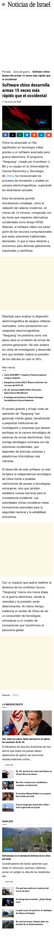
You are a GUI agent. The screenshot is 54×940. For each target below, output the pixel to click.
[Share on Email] (48, 135)
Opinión (8, 849)
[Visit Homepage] (29, 4)
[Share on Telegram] (27, 135)
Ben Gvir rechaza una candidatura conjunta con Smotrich (32, 784)
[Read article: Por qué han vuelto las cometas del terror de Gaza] (8, 891)
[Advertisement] (27, 38)
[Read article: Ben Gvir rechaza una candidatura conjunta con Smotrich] (8, 785)
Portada (6, 71)
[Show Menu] (3, 4)
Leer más (10, 765)
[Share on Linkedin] (41, 135)
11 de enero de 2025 (11, 101)
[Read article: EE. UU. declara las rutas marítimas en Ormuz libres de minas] (8, 774)
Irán (6, 732)
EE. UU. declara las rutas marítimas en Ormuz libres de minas (34, 772)
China (10, 176)
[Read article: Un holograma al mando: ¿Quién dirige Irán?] (8, 902)
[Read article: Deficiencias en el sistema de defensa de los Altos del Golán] (27, 839)
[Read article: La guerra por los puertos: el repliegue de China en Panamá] (8, 913)
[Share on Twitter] (12, 135)
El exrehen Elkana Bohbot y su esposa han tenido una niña (33, 795)
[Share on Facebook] (5, 135)
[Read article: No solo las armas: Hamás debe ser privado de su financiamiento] (8, 924)
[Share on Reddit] (34, 135)
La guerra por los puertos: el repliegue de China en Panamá (34, 912)
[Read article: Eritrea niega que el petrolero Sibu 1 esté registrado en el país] (8, 807)
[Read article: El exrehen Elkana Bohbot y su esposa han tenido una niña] (8, 796)
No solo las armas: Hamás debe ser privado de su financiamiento (32, 923)
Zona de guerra (21, 71)
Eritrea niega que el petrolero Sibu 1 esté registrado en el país (33, 806)
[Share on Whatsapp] (20, 135)
